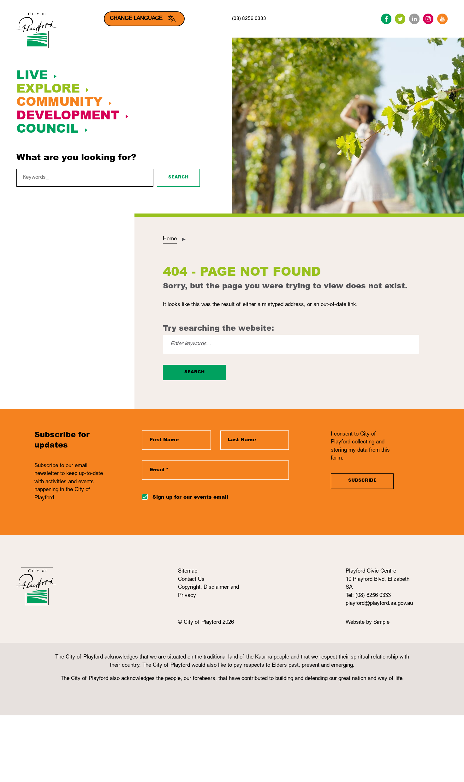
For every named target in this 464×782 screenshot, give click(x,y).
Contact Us (191, 579)
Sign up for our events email (190, 497)
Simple (381, 622)
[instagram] (428, 19)
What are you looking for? (76, 158)
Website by (359, 622)
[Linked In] (414, 19)
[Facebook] (386, 19)
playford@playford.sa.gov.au (379, 603)
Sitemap (187, 571)
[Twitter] (400, 19)
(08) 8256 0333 (249, 18)
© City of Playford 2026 (206, 622)
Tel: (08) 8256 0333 (368, 596)
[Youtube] (442, 19)
